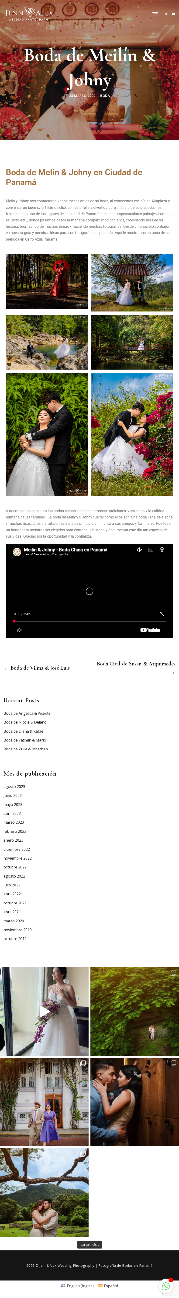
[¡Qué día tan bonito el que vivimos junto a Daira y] (134, 1102)
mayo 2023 (12, 804)
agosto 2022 (14, 876)
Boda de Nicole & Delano (25, 722)
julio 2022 (11, 885)
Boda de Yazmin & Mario (24, 740)
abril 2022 (12, 893)
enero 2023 (13, 840)
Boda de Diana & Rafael (23, 731)
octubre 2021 (15, 903)
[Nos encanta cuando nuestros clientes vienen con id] (44, 1102)
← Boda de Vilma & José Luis (36, 668)
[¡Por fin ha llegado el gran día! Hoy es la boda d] (134, 1011)
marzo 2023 (13, 822)
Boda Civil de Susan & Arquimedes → (136, 667)
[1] (166, 1285)
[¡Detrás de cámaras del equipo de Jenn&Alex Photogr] (44, 1011)
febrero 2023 (14, 831)
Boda (105, 95)
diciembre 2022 (16, 849)
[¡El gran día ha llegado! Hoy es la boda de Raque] (44, 1192)
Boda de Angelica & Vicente (27, 713)
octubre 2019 (15, 938)
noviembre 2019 (17, 929)
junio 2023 (12, 795)
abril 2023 (12, 813)
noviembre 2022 (17, 858)
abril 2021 (12, 911)
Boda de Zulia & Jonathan (25, 749)
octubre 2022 (15, 867)
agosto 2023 (14, 786)
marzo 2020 (13, 921)
